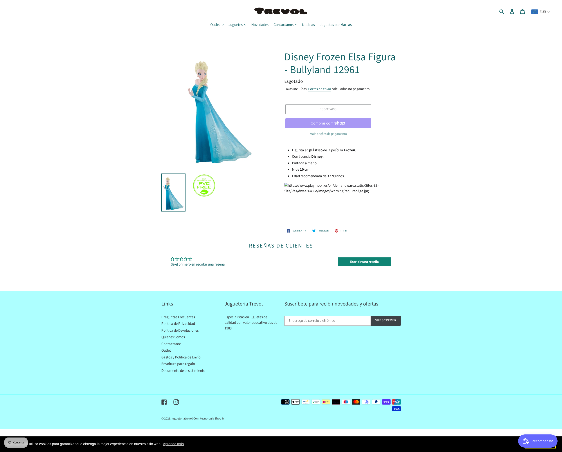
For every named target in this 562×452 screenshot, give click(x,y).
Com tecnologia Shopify (209, 418)
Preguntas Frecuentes (178, 317)
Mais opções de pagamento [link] (328, 134)
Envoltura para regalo (178, 364)
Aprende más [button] (173, 444)
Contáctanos (171, 344)
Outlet (166, 350)
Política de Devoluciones (180, 330)
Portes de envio (319, 89)
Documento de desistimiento (183, 370)
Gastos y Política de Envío (180, 357)
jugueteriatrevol (182, 418)
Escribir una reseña (364, 261)
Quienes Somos (173, 337)
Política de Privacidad (178, 323)
